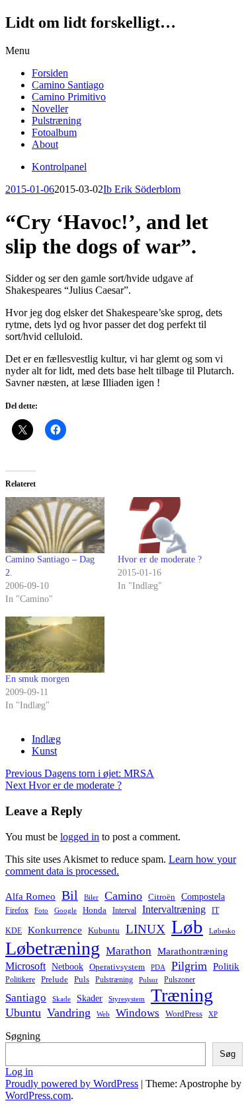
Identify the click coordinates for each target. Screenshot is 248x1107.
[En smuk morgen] (54, 645)
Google (65, 910)
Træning (182, 995)
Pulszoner (179, 979)
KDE (13, 930)
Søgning (22, 1036)
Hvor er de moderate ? (160, 559)
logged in (79, 836)
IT (215, 910)
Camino (123, 895)
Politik (226, 966)
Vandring (69, 1012)
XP (213, 1014)
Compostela (203, 896)
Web (103, 1014)
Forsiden (50, 73)
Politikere (20, 979)
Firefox (16, 910)
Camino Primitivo (69, 96)
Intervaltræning (174, 909)
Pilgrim (189, 965)
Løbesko (222, 931)
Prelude (54, 979)
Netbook (67, 966)
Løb (187, 926)
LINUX (145, 929)
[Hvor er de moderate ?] (167, 525)
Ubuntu (23, 1012)
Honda (94, 910)
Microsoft (25, 966)
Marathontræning (192, 951)
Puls (81, 979)
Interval (124, 910)
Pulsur (148, 980)
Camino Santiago (68, 84)
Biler (91, 897)
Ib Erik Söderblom (142, 189)
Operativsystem (117, 967)
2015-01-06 (29, 189)
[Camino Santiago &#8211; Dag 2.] (54, 525)
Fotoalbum (54, 132)
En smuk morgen (37, 679)
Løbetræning (52, 948)
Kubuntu (104, 930)
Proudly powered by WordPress (71, 1083)
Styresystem (126, 999)
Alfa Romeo (30, 896)
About (45, 144)
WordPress (183, 1014)
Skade (61, 999)
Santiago (25, 997)
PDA (158, 967)
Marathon (128, 951)
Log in (19, 1071)
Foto (41, 910)
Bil (70, 895)
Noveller (50, 108)
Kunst (44, 750)
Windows (137, 1013)
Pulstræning (56, 120)
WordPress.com (38, 1095)
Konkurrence (55, 929)
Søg (227, 1054)
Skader (90, 998)
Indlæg (46, 739)
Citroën (161, 897)
